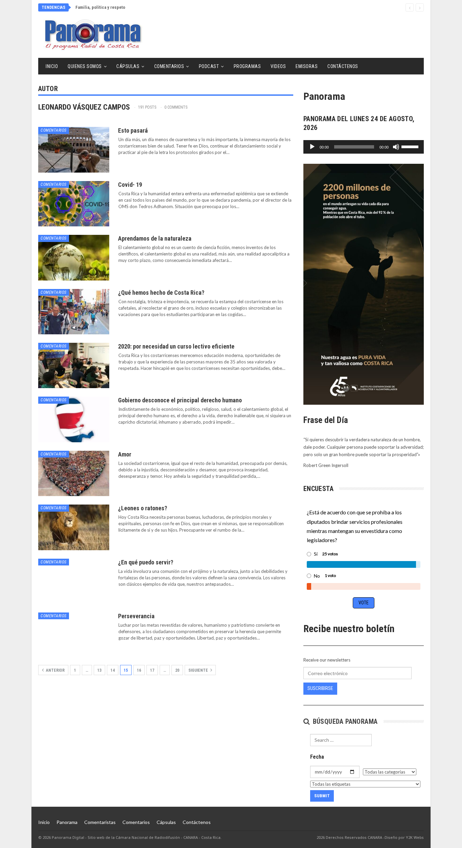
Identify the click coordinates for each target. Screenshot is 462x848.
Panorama (66, 822)
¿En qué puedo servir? (145, 562)
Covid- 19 (130, 184)
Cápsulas (127, 66)
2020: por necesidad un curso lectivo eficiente (176, 346)
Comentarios (169, 66)
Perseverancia (136, 616)
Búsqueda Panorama (344, 721)
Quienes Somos (85, 66)
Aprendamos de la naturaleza (154, 238)
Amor (124, 454)
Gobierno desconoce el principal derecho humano (180, 400)
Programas (247, 66)
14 (113, 670)
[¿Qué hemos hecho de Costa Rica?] (73, 311)
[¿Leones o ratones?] (73, 527)
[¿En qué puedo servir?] (73, 581)
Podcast (209, 66)
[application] (363, 147)
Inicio (52, 66)
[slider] (410, 146)
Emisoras (307, 66)
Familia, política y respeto (100, 7)
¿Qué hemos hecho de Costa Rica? (161, 292)
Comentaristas (100, 822)
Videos (278, 66)
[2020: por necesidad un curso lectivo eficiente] (73, 365)
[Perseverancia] (73, 635)
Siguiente (198, 670)
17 (152, 670)
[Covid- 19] (73, 203)
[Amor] (73, 473)
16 (139, 670)
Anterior (55, 670)
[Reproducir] (312, 146)
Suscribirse (320, 688)
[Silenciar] (396, 146)
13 (99, 670)
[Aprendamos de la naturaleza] (73, 257)
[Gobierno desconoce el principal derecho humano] (73, 419)
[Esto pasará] (73, 149)
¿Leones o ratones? (142, 508)
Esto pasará (133, 130)
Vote (364, 602)
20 (177, 670)
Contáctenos (342, 66)
